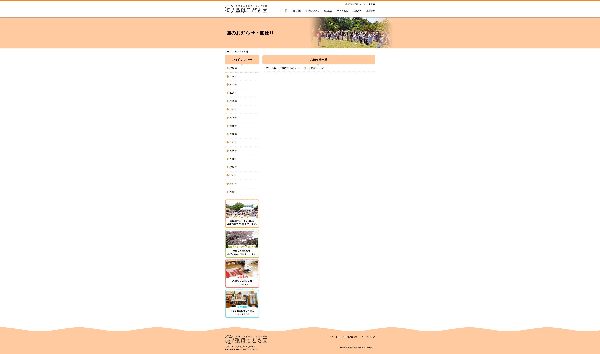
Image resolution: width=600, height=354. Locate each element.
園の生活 (328, 10)
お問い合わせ (354, 4)
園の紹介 (296, 10)
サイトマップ (368, 336)
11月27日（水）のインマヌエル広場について (295, 68)
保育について (312, 10)
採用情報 (370, 10)
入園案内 (357, 10)
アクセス (370, 4)
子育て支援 (342, 10)
